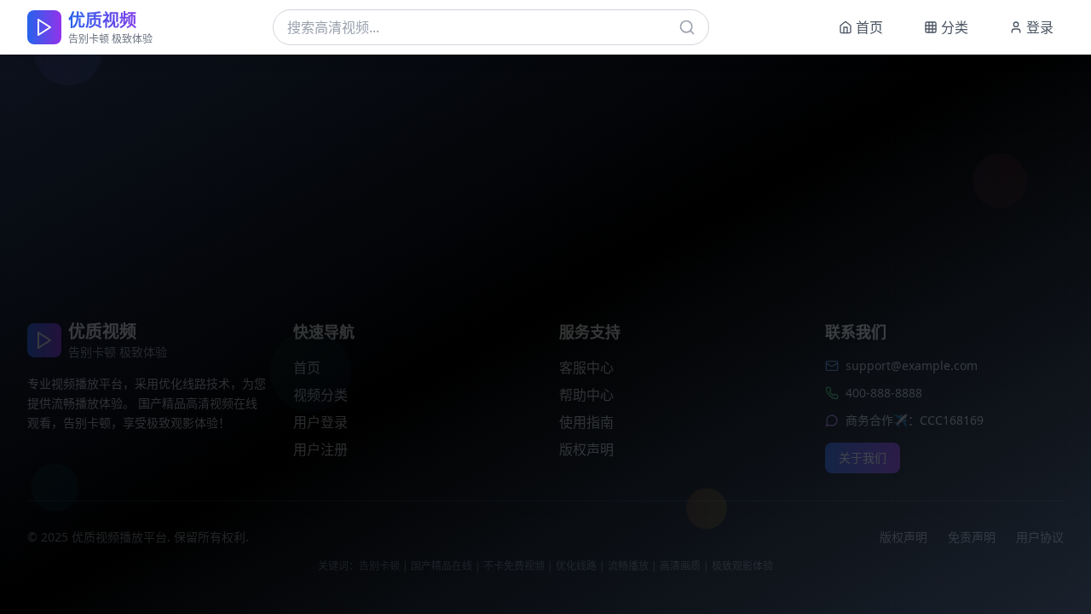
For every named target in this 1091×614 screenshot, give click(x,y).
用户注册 (320, 449)
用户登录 (320, 422)
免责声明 (972, 537)
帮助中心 (586, 394)
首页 (306, 367)
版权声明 (586, 449)
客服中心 (586, 367)
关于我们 (862, 457)
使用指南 (586, 422)
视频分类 (320, 394)
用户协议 (1040, 537)
